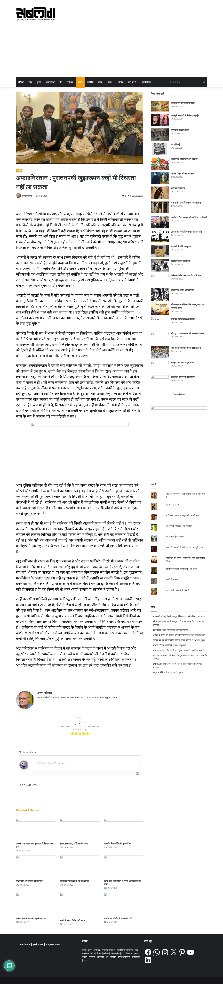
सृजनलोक (130, 950)
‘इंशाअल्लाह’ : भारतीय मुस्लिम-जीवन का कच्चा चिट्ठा (174, 663)
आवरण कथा (50, 82)
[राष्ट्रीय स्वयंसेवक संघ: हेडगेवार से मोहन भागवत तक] (35, 829)
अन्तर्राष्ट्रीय (115, 953)
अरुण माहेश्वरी (27, 196)
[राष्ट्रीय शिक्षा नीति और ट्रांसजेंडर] (123, 829)
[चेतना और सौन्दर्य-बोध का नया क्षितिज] (160, 207)
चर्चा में (80, 82)
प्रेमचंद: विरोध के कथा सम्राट (183, 319)
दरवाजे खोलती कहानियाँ (162, 645)
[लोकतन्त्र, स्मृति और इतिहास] (160, 294)
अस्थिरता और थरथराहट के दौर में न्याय (186, 275)
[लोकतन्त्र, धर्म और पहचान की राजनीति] (160, 236)
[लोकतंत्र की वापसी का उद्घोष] (160, 381)
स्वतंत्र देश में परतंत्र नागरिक (182, 103)
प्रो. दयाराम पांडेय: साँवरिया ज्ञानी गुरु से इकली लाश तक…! (176, 655)
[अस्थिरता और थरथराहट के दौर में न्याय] (160, 280)
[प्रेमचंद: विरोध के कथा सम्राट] (160, 323)
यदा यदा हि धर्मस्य (178, 188)
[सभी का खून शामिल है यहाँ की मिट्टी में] (160, 352)
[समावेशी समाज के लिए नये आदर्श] (79, 905)
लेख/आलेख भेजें (53, 944)
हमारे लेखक (146, 82)
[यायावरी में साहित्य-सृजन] (160, 251)
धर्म (107, 957)
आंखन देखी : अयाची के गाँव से (178, 590)
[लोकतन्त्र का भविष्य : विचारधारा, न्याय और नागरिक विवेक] (160, 309)
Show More (179, 394)
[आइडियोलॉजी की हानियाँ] (160, 265)
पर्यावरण (92, 957)
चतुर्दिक (127, 957)
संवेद (30, 82)
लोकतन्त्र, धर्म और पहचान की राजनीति (186, 231)
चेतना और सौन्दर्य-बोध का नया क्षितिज (186, 202)
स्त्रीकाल (86, 953)
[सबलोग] (36, 14)
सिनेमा (121, 82)
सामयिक (90, 82)
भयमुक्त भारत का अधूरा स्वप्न (182, 362)
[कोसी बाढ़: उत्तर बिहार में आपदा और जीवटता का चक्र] (123, 867)
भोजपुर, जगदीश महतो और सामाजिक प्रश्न (187, 333)
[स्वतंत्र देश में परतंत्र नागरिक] (160, 106)
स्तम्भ (110, 82)
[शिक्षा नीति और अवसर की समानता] (35, 867)
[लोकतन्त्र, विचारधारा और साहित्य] (160, 163)
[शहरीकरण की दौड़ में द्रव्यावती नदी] (123, 904)
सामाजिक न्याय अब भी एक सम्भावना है (74, 881)
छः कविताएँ (175, 144)
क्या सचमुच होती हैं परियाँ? (175, 536)
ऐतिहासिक (136, 957)
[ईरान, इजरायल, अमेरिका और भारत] (79, 829)
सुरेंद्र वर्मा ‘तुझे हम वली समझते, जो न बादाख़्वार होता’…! (175, 621)
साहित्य (106, 953)
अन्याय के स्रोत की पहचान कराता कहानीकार (171, 635)
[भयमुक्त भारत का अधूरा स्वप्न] (160, 367)
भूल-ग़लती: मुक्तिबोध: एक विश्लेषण (179, 526)
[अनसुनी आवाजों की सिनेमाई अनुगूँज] (160, 120)
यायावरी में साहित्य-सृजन (181, 246)
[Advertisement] (111, 53)
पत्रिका (21, 82)
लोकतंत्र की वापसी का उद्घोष (183, 376)
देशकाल (129, 953)
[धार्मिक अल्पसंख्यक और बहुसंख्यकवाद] (35, 904)
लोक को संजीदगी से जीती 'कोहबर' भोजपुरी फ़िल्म (184, 547)
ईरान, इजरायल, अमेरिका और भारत (74, 843)
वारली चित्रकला (172, 579)
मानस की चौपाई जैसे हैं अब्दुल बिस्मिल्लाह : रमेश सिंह (175, 616)
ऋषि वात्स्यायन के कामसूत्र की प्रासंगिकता (182, 515)
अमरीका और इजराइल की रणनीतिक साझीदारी (189, 217)
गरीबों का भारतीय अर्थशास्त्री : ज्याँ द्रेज (181, 569)
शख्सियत (70, 82)
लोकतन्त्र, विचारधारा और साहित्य (184, 159)
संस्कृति (113, 957)
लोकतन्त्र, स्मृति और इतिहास (182, 289)
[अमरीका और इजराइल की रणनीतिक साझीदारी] (160, 222)
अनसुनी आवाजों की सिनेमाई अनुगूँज (185, 115)
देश (61, 82)
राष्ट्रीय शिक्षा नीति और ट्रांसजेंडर (117, 843)
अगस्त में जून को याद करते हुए (183, 173)
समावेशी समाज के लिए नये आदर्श (72, 920)
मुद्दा (136, 950)
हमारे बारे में (132, 82)
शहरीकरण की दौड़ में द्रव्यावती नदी (118, 918)
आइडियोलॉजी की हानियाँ (180, 260)
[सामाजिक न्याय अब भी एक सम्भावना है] (79, 867)
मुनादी (39, 82)
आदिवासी (100, 957)
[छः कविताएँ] (160, 149)
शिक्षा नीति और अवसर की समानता (29, 881)
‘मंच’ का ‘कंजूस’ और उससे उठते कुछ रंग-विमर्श (171, 650)
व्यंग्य (93, 953)
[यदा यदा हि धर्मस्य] (160, 193)
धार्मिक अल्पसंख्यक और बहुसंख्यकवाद (31, 918)
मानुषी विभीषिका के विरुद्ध (163, 672)
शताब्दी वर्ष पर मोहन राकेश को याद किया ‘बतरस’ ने (173, 640)
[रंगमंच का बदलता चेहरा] (160, 134)
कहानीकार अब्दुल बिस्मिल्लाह (164, 630)
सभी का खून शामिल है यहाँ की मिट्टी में (186, 347)
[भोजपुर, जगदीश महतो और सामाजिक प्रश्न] (160, 338)
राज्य (100, 82)
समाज (120, 957)
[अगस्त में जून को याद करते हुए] (160, 178)
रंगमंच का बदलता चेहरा (180, 129)
